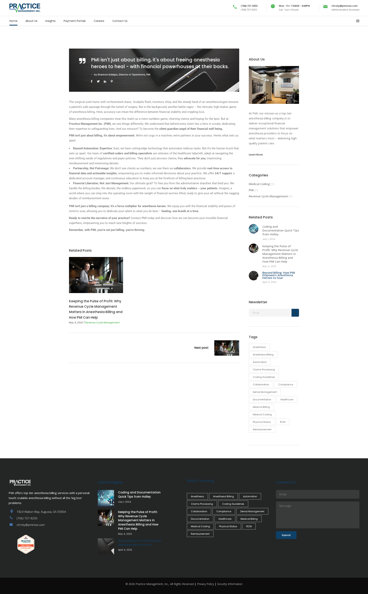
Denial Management (265, 392)
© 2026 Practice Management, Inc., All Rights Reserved (160, 584)
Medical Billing (261, 407)
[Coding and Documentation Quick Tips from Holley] (253, 229)
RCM (282, 422)
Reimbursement (262, 429)
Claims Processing (264, 369)
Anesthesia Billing (263, 354)
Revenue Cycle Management (102, 322)
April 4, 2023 (269, 282)
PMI (251, 190)
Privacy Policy (205, 584)
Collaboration (261, 384)
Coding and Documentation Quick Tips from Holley (280, 230)
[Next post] (226, 348)
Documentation (262, 399)
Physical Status (262, 422)
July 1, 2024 (268, 239)
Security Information (229, 584)
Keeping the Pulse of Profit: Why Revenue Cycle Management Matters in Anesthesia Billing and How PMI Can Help (280, 253)
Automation (260, 362)
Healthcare (286, 399)
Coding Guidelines (264, 377)
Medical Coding (259, 184)
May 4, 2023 (76, 322)
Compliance (285, 384)
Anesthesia (259, 347)
